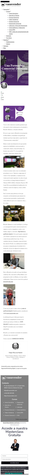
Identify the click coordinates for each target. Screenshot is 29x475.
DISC (18, 415)
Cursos (8, 11)
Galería (8, 44)
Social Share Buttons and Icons (11, 423)
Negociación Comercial (15, 23)
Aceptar (7, 473)
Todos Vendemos (13, 19)
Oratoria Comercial (14, 21)
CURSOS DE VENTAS (18, 339)
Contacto (5, 46)
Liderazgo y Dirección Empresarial (18, 25)
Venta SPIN (12, 30)
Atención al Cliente (14, 15)
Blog (4, 48)
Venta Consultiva (13, 13)
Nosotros (5, 40)
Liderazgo (19, 407)
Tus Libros (9, 38)
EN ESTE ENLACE (8, 282)
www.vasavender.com (12, 313)
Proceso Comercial (14, 17)
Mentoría (8, 36)
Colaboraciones (10, 42)
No (10, 473)
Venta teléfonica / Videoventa (17, 28)
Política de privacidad (21, 419)
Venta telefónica (21, 410)
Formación (6, 9)
